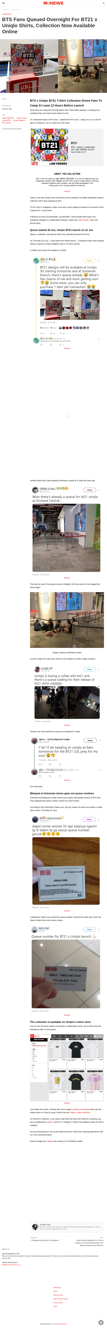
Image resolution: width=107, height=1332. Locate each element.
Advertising (57, 1287)
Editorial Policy (58, 1295)
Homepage (5, 9)
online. (50, 1122)
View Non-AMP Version (60, 1324)
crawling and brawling (81, 1109)
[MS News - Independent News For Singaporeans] (53, 3)
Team (55, 1306)
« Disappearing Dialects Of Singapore (45, 1240)
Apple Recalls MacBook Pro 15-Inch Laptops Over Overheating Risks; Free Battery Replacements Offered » (89, 1242)
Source (67, 191)
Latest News (15, 9)
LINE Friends (83, 220)
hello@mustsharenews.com (11, 1265)
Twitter (49, 1141)
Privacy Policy (58, 1302)
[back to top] (101, 1322)
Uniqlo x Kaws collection (80, 1112)
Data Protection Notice (61, 1299)
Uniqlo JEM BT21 (8, 118)
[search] (104, 3)
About (55, 1291)
